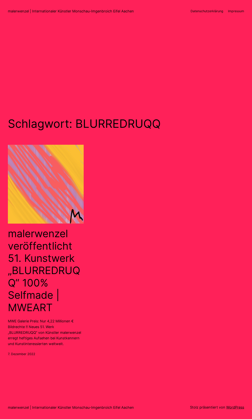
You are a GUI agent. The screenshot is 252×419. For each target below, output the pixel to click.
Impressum (236, 11)
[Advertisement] (126, 64)
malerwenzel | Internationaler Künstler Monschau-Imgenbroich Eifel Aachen (71, 11)
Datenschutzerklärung (207, 11)
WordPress (235, 407)
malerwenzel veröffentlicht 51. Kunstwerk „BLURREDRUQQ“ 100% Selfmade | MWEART (44, 271)
